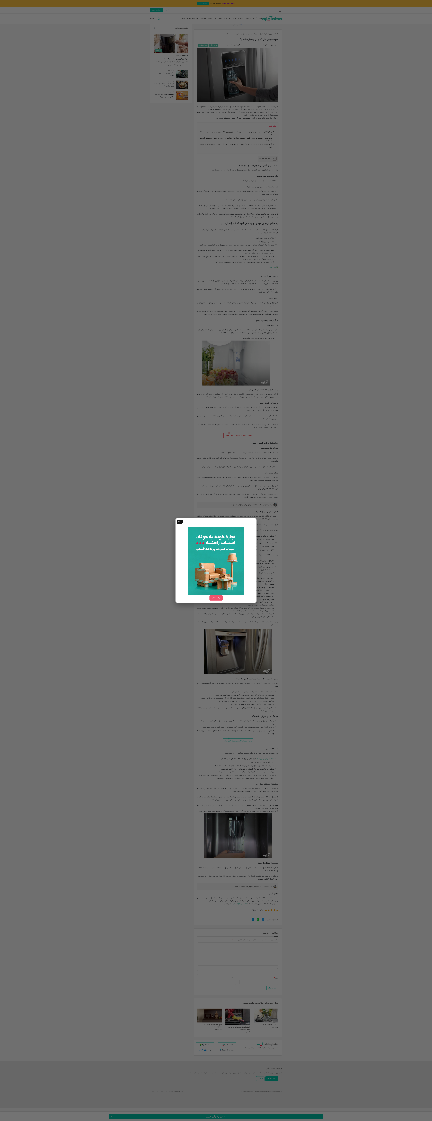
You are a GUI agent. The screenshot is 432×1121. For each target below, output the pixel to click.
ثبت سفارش (216, 597)
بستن (179, 521)
